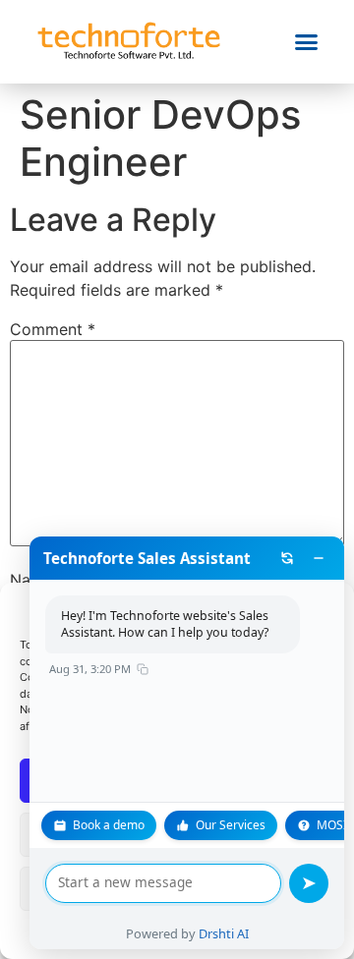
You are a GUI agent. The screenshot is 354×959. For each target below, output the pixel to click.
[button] (306, 42)
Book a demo (109, 825)
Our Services (231, 825)
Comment (52, 329)
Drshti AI (224, 933)
